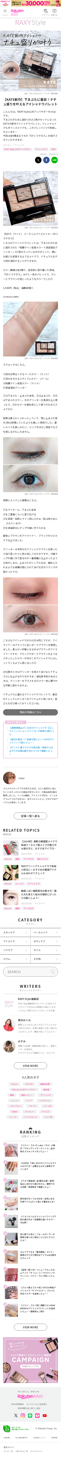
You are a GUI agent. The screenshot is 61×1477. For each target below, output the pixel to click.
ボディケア (39, 941)
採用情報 (54, 1438)
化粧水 (14, 1111)
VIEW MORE (30, 1066)
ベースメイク (41, 932)
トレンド (19, 883)
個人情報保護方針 (21, 1438)
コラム (6, 959)
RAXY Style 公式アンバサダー (17, 149)
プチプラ (32, 1106)
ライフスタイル (30, 1117)
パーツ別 (47, 1106)
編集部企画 (45, 1084)
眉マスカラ (43, 858)
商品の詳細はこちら (30, 712)
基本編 (46, 1089)
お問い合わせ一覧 (22, 1451)
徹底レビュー (27, 1095)
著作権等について (39, 1438)
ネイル (37, 950)
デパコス (45, 1111)
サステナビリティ (36, 1451)
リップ (29, 1100)
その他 (37, 959)
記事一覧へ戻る (30, 816)
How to (7, 858)
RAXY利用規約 (17, 1404)
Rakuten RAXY (18, 12)
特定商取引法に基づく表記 (29, 1408)
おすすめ (29, 1084)
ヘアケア (8, 950)
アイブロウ (29, 858)
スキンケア (9, 932)
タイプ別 (48, 1117)
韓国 (17, 858)
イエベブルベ (15, 1106)
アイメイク (19, 145)
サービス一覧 (8, 1451)
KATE (53, 149)
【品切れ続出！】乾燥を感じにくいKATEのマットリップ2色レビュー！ (31, 741)
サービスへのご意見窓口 (36, 1404)
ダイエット (29, 1111)
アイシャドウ (41, 149)
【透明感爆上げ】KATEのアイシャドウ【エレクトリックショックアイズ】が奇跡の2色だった (31, 731)
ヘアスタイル (44, 1100)
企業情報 (7, 1438)
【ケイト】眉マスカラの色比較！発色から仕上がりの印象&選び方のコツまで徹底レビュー (31, 751)
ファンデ (12, 1117)
